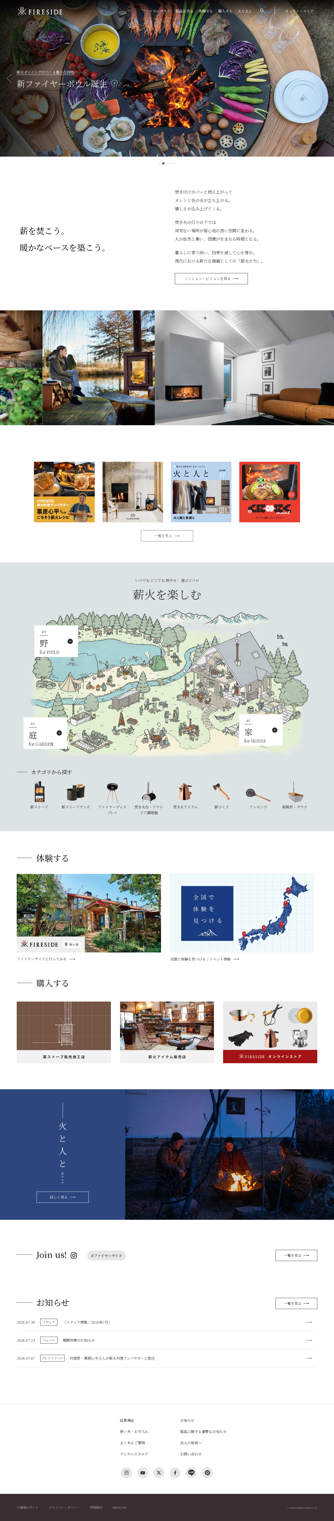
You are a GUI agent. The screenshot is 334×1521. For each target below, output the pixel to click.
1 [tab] (159, 163)
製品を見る (184, 11)
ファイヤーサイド (156, 11)
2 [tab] (163, 163)
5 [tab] (174, 163)
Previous (11, 78)
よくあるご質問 (132, 1442)
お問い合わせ (191, 1454)
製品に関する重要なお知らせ (203, 1431)
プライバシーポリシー (64, 1507)
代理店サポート (27, 1507)
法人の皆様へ (191, 1442)
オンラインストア (299, 11)
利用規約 (96, 1507)
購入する (225, 11)
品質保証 (127, 1420)
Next (322, 78)
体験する (206, 11)
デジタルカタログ (134, 1454)
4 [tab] (170, 163)
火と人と (245, 11)
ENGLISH (119, 1507)
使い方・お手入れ (134, 1431)
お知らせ (187, 1420)
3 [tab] (167, 163)
